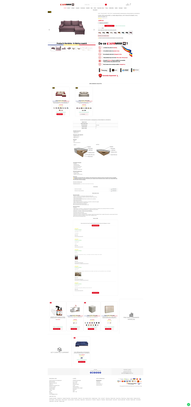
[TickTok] (98, 373)
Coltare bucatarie (58, 399)
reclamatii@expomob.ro (53, 394)
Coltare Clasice (92, 183)
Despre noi (51, 384)
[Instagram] (100, 373)
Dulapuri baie (82, 399)
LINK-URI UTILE (52, 396)
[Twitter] (94, 373)
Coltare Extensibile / (104, 13)
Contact (50, 390)
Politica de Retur (76, 386)
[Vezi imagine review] (76, 258)
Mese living (108, 398)
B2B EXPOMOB (52, 381)
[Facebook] (91, 373)
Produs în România (82, 183)
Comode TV (103, 398)
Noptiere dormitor (137, 398)
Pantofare (94, 399)
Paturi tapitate (51, 399)
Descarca (114, 190)
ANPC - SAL (75, 391)
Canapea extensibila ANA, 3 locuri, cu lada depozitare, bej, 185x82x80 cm (84, 102)
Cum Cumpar (75, 381)
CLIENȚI (74, 378)
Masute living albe (109, 399)
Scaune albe (115, 399)
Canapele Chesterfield (66, 398)
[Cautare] (106, 4)
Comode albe (138, 399)
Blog (50, 391)
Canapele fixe (59, 398)
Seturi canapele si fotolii (87, 398)
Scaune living (118, 398)
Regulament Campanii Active (54, 385)
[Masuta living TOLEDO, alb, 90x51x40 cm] (75, 309)
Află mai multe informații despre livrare (79, 216)
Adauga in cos (109, 25)
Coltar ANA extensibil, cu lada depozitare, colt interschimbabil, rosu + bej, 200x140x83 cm (61, 102)
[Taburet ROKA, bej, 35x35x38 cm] (92, 309)
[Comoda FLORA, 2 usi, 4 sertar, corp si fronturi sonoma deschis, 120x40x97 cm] (109, 309)
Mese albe (103, 399)
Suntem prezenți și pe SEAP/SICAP (55, 380)
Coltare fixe (80, 398)
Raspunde (76, 245)
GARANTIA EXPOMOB (77, 380)
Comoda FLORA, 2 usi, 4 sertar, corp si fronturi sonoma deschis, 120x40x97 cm (109, 317)
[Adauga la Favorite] (64, 114)
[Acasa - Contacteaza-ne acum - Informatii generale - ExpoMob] (67, 4)
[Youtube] (93, 373)
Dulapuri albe (51, 401)
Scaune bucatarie (71, 399)
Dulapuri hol (98, 399)
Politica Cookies (52, 389)
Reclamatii (74, 389)
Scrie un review (96, 225)
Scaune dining (77, 399)
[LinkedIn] (96, 373)
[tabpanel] (72, 28)
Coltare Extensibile (87, 183)
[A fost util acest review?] (82, 236)
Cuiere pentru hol (89, 399)
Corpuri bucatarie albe (121, 399)
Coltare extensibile (74, 398)
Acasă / (99, 13)
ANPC (74, 390)
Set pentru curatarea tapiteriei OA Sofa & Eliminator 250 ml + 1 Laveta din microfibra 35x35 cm (57, 317)
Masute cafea (112, 398)
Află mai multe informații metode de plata (80, 203)
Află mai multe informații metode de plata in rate (81, 204)
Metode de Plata (76, 384)
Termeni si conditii (52, 386)
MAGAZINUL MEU (53, 378)
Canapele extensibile (52, 398)
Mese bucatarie (64, 399)
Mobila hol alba (61, 401)
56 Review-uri (104, 18)
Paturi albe (128, 399)
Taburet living (123, 398)
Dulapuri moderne (130, 398)
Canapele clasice (94, 398)
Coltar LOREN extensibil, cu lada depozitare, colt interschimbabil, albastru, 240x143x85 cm (82, 352)
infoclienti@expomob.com (128, 373)
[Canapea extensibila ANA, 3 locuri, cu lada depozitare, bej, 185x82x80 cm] (84, 94)
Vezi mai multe (95, 292)
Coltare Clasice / (110, 13)
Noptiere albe (132, 399)
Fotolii (99, 398)
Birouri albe (56, 401)
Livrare (74, 385)
